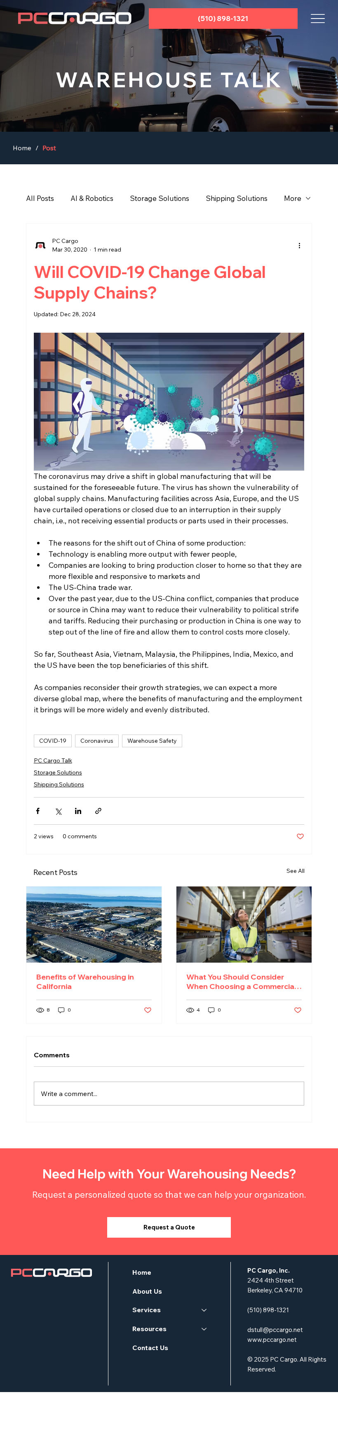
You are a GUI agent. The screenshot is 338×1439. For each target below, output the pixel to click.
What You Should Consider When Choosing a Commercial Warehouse (241, 981)
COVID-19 (52, 740)
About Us (147, 1291)
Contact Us (150, 1347)
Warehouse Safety (152, 740)
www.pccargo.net (272, 1339)
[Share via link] (98, 811)
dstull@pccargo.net (275, 1330)
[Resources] (204, 1329)
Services (146, 1310)
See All (295, 871)
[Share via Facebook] (38, 811)
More (292, 198)
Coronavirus (96, 740)
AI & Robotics (91, 198)
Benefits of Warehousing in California (85, 981)
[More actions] (299, 245)
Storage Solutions (159, 198)
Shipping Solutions (237, 198)
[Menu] (318, 18)
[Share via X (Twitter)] (58, 811)
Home (141, 1272)
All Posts (40, 198)
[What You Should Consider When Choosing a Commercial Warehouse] (244, 924)
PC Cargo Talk (53, 760)
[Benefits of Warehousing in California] (94, 924)
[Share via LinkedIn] (78, 811)
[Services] (204, 1310)
